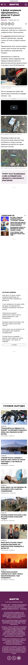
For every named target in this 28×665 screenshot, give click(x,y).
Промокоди (23, 608)
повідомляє (7, 36)
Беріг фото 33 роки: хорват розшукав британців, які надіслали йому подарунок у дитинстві (12, 297)
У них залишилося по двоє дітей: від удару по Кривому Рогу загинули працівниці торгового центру (13, 306)
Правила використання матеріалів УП (14, 607)
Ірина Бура (4, 20)
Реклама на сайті (5, 605)
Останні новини (9, 292)
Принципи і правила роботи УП (10, 608)
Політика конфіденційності (19, 605)
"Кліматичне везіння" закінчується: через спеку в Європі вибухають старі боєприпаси (11, 315)
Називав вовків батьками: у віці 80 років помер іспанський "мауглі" (13, 323)
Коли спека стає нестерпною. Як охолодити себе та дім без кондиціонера (13, 330)
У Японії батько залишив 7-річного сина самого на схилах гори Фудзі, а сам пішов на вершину (12, 339)
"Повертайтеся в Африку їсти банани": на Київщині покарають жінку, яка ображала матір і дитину (14, 431)
